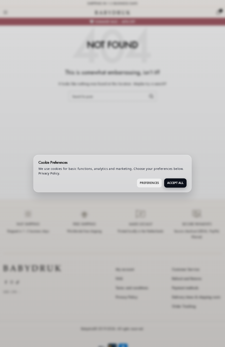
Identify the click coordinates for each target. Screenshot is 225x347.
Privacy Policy (48, 173)
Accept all (175, 183)
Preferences (149, 183)
